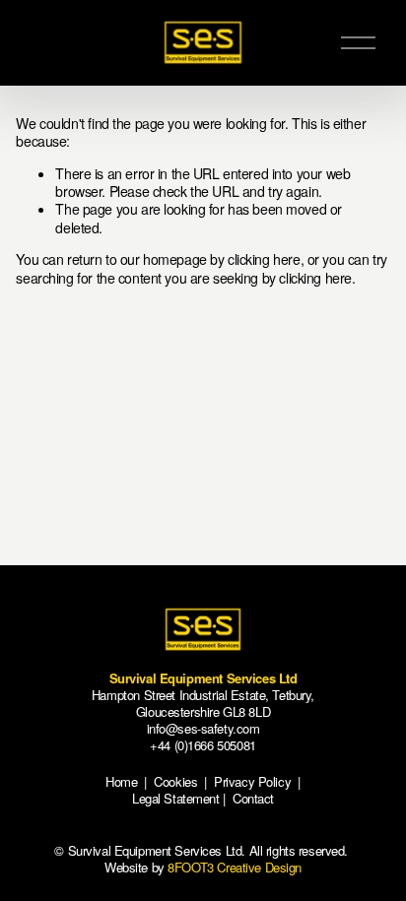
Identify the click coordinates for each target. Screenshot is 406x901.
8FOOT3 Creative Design (235, 867)
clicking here (264, 259)
